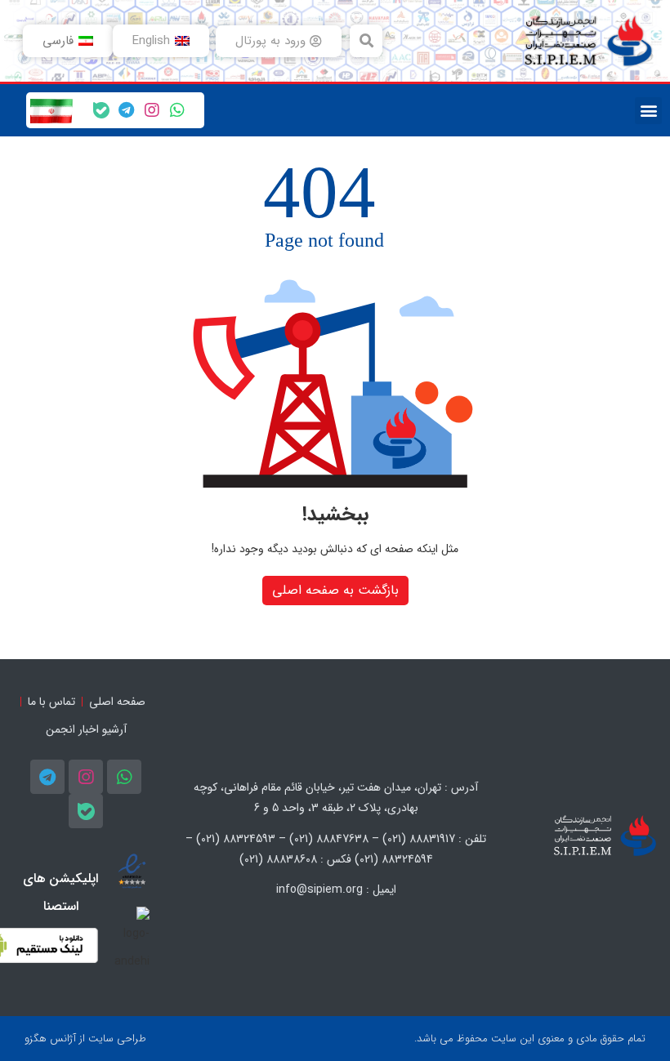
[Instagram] (152, 110)
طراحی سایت (117, 1038)
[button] (366, 41)
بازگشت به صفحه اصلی (335, 590)
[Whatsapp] (177, 110)
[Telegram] (126, 110)
